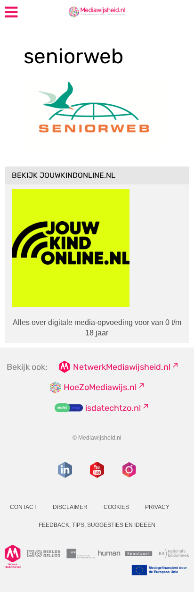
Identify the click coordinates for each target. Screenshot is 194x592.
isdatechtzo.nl (113, 408)
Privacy (157, 507)
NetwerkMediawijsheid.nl (121, 367)
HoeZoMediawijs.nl (100, 387)
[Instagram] (129, 470)
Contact (23, 507)
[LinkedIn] (65, 470)
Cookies (116, 507)
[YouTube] (97, 470)
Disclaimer (70, 507)
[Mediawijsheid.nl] (97, 11)
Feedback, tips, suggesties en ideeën (97, 525)
